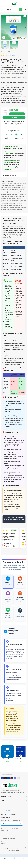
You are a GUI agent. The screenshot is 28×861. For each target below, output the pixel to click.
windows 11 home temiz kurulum (10, 200)
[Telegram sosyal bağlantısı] (16, 175)
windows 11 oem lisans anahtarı (10, 207)
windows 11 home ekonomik (9, 189)
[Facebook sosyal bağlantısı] (8, 175)
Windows (11, 52)
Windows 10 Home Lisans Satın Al (7, 759)
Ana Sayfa (4, 52)
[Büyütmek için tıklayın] (3, 37)
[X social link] (10, 175)
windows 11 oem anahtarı (14, 205)
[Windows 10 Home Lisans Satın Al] (7, 751)
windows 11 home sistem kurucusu (11, 198)
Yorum (12, 55)
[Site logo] (14, 3)
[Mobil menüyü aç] (2, 9)
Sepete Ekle (17, 113)
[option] (13, 38)
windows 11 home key (14, 191)
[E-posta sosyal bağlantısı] (12, 175)
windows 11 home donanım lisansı (15, 187)
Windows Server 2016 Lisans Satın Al (20, 759)
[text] (14, 838)
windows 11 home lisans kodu (9, 194)
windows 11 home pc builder (16, 196)
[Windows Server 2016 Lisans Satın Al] (20, 751)
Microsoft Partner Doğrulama (12, 824)
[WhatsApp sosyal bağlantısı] (14, 175)
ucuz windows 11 (11, 183)
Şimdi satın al (14, 117)
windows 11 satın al (16, 209)
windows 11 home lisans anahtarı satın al (13, 193)
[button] (2, 27)
